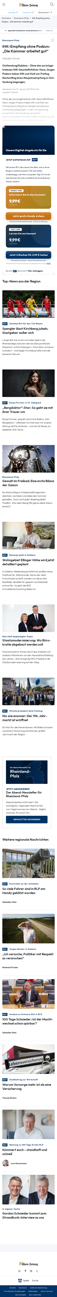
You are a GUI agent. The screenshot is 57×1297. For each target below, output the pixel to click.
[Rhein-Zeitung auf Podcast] (37, 1271)
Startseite (6, 18)
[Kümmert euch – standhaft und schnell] (28, 1124)
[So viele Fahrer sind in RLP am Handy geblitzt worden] (28, 863)
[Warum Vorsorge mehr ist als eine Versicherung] (28, 1058)
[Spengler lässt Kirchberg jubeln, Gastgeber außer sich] (28, 303)
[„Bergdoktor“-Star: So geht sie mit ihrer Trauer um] (28, 383)
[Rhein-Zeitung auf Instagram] (31, 1271)
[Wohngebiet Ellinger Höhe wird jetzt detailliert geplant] (28, 535)
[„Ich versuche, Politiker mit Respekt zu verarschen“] (28, 928)
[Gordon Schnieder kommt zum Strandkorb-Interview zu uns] (28, 1189)
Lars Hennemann (19, 1163)
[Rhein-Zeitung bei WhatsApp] (19, 1271)
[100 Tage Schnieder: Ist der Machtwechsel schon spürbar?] (28, 993)
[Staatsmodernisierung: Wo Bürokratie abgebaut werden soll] (28, 617)
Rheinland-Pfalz (21, 18)
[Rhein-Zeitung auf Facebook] (25, 1271)
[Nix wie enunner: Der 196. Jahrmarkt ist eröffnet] (28, 691)
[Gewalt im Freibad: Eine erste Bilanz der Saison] (28, 458)
